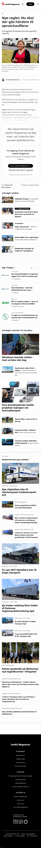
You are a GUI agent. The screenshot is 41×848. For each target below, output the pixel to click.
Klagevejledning (20, 783)
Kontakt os (20, 800)
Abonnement (20, 755)
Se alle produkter (20, 766)
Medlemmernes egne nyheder (15, 460)
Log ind (29, 170)
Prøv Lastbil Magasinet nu (20, 166)
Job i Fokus (7, 268)
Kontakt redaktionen (20, 796)
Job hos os (20, 804)
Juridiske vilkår (20, 779)
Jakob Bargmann (14, 80)
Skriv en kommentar (31, 185)
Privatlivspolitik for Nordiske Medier (21, 776)
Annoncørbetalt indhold (21, 787)
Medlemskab (20, 759)
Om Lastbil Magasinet (20, 807)
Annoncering (20, 762)
